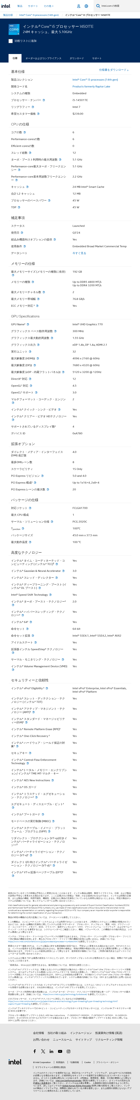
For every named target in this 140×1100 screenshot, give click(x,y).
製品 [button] (20, 5)
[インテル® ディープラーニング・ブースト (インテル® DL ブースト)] (39, 587)
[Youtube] (60, 1052)
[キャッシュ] (27, 186)
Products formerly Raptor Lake (91, 86)
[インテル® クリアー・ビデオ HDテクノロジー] (13, 419)
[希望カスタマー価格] (38, 113)
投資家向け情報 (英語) (108, 1033)
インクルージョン (81, 1033)
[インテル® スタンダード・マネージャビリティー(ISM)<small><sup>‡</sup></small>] (26, 722)
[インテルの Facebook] (35, 1052)
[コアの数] (24, 132)
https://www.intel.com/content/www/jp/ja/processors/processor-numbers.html (43, 941)
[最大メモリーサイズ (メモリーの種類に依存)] (13, 275)
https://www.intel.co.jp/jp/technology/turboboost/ (65, 994)
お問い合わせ (41, 1039)
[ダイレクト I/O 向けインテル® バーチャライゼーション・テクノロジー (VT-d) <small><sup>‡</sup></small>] (54, 865)
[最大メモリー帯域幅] (38, 298)
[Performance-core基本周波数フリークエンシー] (16, 180)
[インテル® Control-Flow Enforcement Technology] (28, 763)
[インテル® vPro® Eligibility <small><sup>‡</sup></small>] (47, 688)
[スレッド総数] (30, 152)
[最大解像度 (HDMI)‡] (38, 358)
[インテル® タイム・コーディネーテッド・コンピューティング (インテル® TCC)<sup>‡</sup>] (57, 564)
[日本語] (86, 6)
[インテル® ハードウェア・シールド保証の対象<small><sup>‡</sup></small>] (17, 746)
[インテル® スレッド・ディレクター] (56, 577)
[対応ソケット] (30, 508)
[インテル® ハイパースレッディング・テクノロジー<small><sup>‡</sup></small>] (23, 615)
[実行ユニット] (30, 351)
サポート (97, 58)
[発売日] (22, 232)
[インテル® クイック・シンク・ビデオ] (59, 409)
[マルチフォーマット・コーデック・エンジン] (13, 402)
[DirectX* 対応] (30, 378)
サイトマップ (83, 1039)
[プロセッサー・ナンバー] (44, 100)
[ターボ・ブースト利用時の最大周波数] (60, 159)
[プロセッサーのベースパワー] (49, 200)
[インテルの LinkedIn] (51, 1052)
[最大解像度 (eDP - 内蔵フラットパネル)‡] (63, 372)
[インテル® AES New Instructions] (52, 780)
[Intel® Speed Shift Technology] (50, 594)
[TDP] (19, 207)
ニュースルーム (62, 1039)
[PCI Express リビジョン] (42, 475)
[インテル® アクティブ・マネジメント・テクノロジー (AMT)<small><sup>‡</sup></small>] (33, 712)
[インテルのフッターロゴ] (15, 1061)
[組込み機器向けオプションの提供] (55, 239)
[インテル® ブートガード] (43, 814)
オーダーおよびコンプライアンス (43, 58)
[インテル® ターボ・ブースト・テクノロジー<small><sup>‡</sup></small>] (13, 605)
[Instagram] (68, 1052)
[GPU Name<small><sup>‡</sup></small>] (28, 324)
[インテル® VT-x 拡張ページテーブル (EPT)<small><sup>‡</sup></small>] (13, 875)
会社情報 (38, 1033)
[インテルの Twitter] (43, 1052)
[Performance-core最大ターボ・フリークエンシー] (19, 169)
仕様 (15, 58)
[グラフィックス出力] (38, 344)
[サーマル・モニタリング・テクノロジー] (63, 659)
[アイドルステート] (35, 642)
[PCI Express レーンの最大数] (48, 489)
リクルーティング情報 (109, 1039)
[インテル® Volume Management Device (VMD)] (13, 669)
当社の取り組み (57, 1033)
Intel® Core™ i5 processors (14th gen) (95, 79)
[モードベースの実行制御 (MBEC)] (53, 821)
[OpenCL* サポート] (36, 392)
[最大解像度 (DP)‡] (35, 365)
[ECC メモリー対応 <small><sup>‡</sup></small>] (37, 305)
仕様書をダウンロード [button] (113, 70)
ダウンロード (77, 58)
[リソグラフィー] (33, 106)
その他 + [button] (49, 5)
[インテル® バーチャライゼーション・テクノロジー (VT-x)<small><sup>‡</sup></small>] (31, 855)
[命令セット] (27, 628)
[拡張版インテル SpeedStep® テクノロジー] (13, 652)
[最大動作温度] (30, 542)
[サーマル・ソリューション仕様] (52, 521)
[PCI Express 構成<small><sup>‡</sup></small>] (35, 482)
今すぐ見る (79, 253)
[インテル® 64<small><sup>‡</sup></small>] (31, 622)
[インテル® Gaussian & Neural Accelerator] (63, 570)
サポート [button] (33, 5)
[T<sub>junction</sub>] (23, 528)
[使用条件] (24, 246)
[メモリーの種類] (33, 281)
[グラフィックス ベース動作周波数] (55, 331)
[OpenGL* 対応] (31, 385)
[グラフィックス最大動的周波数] (52, 338)
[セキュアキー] (30, 753)
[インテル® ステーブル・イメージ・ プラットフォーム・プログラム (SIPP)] (49, 831)
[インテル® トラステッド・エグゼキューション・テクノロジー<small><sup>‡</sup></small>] (36, 797)
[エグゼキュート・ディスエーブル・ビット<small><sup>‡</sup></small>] (13, 807)
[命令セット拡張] (33, 635)
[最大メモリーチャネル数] (44, 292)
